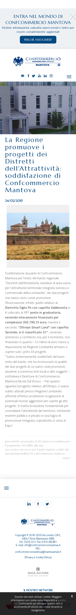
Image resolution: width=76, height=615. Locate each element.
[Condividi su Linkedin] (29, 504)
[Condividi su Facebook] (38, 504)
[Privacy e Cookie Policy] (38, 557)
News (66, 458)
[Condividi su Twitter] (47, 504)
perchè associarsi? (38, 39)
